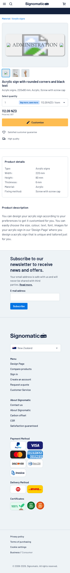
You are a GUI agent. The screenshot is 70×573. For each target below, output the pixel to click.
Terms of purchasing (20, 541)
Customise (37, 122)
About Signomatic (20, 410)
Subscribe (19, 306)
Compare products (21, 368)
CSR (12, 420)
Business (15, 552)
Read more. (26, 284)
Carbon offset (18, 415)
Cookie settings (18, 547)
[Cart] (64, 4)
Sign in (14, 374)
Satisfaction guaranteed (24, 425)
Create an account (20, 379)
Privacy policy (17, 536)
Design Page (17, 363)
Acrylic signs (18, 18)
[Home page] (35, 336)
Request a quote (19, 384)
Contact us (16, 404)
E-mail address (17, 290)
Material (6, 18)
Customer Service (20, 389)
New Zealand (25, 347)
